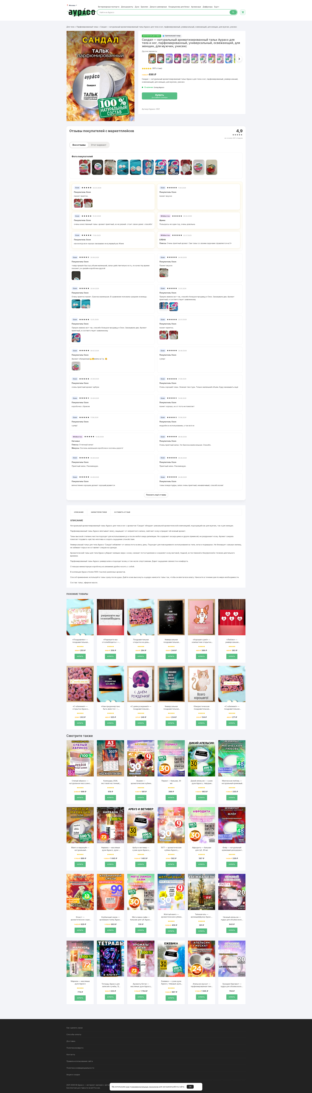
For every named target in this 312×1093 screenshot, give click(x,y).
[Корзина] (243, 12)
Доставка (70, 1041)
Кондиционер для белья (179, 7)
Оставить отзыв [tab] (122, 512)
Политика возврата (74, 1048)
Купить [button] (80, 656)
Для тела (70, 27)
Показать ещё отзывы (156, 495)
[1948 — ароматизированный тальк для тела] (220, 58)
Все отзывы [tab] (79, 145)
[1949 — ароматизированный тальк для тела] (229, 58)
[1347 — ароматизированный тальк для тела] (169, 58)
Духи (137, 7)
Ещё (216, 7)
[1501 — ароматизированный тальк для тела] (186, 58)
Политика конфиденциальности (80, 1068)
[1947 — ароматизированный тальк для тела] (211, 58)
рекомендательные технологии (145, 1087)
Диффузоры (208, 7)
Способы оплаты (73, 1034)
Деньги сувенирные (158, 7)
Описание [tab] (78, 512)
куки (127, 1087)
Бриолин (144, 7)
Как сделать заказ (74, 1028)
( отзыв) (157, 68)
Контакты (70, 1054)
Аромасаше (196, 7)
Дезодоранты (127, 7)
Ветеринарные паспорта (108, 7)
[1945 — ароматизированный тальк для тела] (194, 58)
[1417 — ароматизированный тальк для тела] (177, 58)
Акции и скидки (73, 1074)
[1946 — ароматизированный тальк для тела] (203, 58)
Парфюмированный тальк (87, 27)
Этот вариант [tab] (98, 145)
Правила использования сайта (79, 1061)
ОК (190, 1087)
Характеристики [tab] (99, 512)
